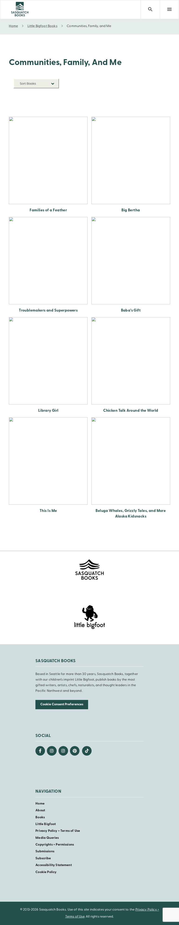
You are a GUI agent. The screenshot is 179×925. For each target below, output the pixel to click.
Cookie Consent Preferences (61, 704)
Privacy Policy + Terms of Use (57, 831)
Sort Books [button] (28, 83)
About (40, 810)
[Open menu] (169, 9)
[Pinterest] (74, 751)
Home (40, 803)
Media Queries (47, 838)
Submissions (44, 851)
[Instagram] (51, 751)
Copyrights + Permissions (54, 844)
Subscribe (43, 858)
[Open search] (150, 9)
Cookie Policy (45, 872)
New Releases (48, 94)
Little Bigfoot (45, 824)
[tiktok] (87, 751)
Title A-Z (51, 101)
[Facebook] (40, 751)
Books (40, 817)
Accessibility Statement (53, 865)
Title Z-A (51, 108)
